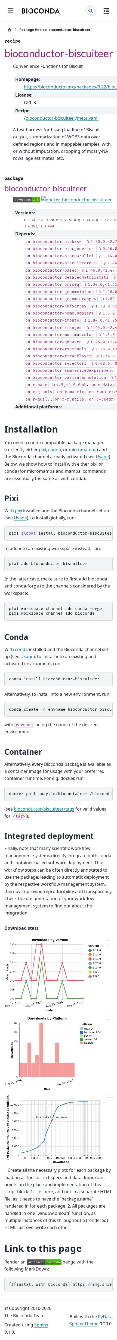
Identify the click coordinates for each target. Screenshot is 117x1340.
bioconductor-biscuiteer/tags (44, 809)
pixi (42, 450)
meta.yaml (87, 118)
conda (54, 450)
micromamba (83, 450)
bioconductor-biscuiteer (50, 118)
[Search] (90, 10)
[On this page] (106, 10)
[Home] (9, 30)
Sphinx (41, 1325)
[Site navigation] (10, 10)
